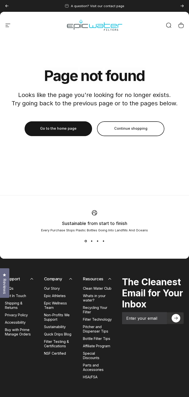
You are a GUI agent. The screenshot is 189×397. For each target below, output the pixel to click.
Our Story (52, 288)
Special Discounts (91, 355)
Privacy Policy (16, 315)
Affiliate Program (96, 346)
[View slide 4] (103, 241)
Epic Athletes (55, 296)
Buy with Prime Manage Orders (18, 332)
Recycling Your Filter (95, 309)
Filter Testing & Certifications (56, 343)
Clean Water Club (97, 288)
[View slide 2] (91, 241)
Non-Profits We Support (57, 317)
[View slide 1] (86, 241)
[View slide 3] (97, 241)
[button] (175, 318)
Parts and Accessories (93, 367)
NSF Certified (55, 353)
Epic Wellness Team (55, 305)
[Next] (182, 6)
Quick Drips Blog (57, 334)
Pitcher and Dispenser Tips (95, 329)
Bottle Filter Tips (96, 338)
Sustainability (55, 327)
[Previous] (6, 6)
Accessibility (15, 322)
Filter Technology (97, 319)
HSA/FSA (90, 377)
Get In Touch (15, 296)
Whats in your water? (94, 298)
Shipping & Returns (13, 305)
